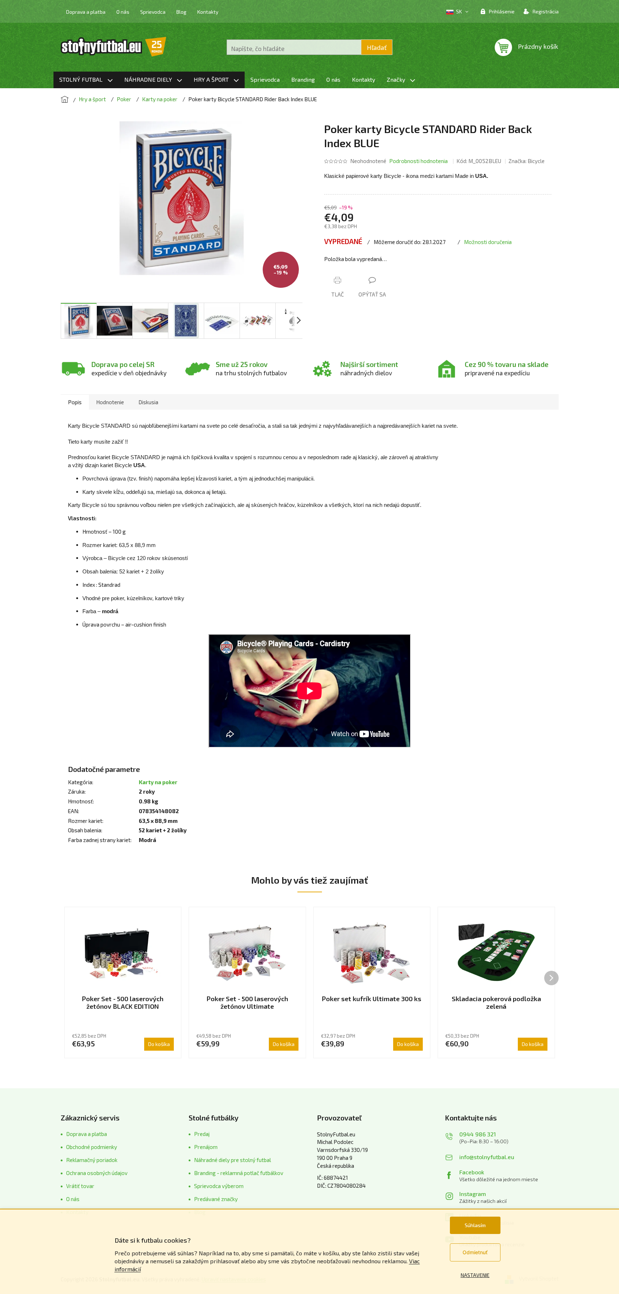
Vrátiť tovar (80, 1186)
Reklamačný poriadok (91, 1160)
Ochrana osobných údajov (97, 1173)
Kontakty (207, 12)
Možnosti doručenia (488, 242)
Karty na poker (158, 782)
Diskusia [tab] (148, 402)
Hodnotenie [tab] (110, 402)
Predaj (202, 1134)
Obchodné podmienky (91, 1147)
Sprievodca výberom (219, 1186)
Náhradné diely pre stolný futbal (232, 1160)
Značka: (526, 161)
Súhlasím (475, 1225)
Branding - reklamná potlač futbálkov (238, 1173)
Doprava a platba (86, 12)
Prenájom (206, 1147)
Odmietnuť (475, 1252)
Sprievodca (153, 12)
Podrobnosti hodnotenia (418, 161)
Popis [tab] (75, 402)
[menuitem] (86, 80)
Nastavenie (475, 1275)
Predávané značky (216, 1199)
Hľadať (377, 47)
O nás (122, 12)
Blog (181, 12)
